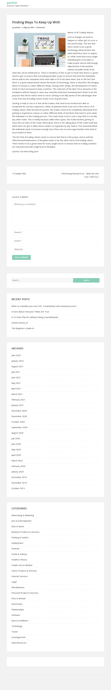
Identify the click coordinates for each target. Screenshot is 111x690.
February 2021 (18, 399)
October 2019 (18, 488)
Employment (17, 543)
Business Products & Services (25, 532)
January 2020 (18, 471)
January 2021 (18, 405)
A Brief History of (20, 322)
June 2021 (16, 377)
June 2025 (16, 355)
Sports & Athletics (20, 620)
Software (16, 615)
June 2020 (16, 444)
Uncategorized (18, 637)
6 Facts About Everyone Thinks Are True (30, 311)
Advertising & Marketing (23, 515)
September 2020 (19, 427)
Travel (14, 631)
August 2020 (17, 432)
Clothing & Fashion (20, 537)
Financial (41, 27)
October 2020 (18, 421)
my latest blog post (29, 151)
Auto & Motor (18, 526)
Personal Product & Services (25, 592)
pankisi (12, 2)
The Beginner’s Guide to (23, 328)
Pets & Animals (19, 598)
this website (60, 92)
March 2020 (17, 460)
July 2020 (16, 438)
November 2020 (19, 416)
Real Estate (17, 604)
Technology (17, 626)
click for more (25, 106)
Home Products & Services (24, 570)
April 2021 (16, 388)
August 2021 (17, 366)
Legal (14, 581)
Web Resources (19, 642)
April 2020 (16, 455)
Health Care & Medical (22, 565)
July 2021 (16, 372)
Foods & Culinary (19, 554)
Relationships (18, 609)
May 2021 (16, 383)
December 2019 (19, 477)
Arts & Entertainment (21, 520)
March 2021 (17, 394)
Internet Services (20, 576)
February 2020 (18, 466)
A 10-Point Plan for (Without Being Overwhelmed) (35, 317)
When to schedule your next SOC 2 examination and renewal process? (44, 306)
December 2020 (19, 410)
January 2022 (18, 360)
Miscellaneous (18, 587)
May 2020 (16, 449)
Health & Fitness (19, 559)
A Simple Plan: (19, 173)
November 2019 (19, 482)
